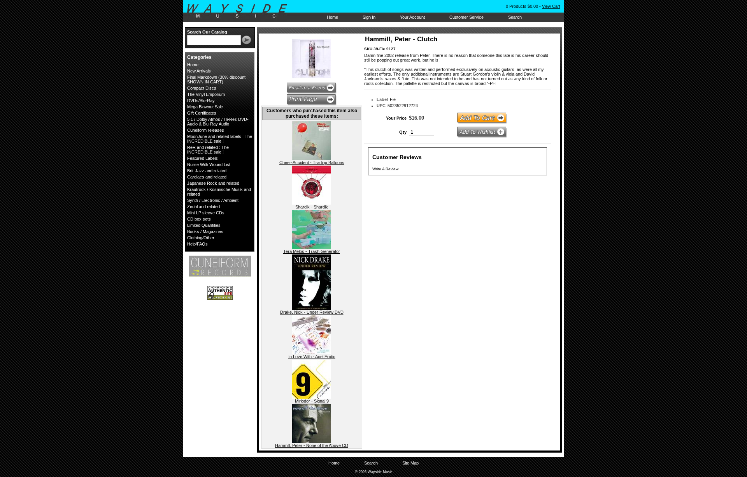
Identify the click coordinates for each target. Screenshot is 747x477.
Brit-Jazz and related (206, 170)
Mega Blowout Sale (205, 106)
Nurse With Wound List (208, 164)
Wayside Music (241, 11)
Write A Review (385, 169)
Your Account (412, 17)
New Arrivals (199, 71)
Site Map (410, 463)
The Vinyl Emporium (206, 94)
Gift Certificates (201, 113)
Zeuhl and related (203, 206)
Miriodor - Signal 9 (312, 401)
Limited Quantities (204, 225)
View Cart (551, 6)
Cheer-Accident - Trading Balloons (311, 162)
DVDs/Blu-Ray (201, 100)
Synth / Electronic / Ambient (212, 200)
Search (515, 17)
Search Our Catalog (207, 32)
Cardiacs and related (206, 177)
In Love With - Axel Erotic (311, 356)
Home (332, 17)
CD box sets (199, 219)
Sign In (369, 17)
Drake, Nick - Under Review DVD (312, 312)
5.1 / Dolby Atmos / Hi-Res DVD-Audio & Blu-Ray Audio (218, 121)
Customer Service (466, 17)
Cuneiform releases (205, 130)
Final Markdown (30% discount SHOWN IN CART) (216, 79)
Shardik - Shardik (311, 207)
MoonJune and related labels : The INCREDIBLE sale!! (219, 138)
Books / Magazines (205, 231)
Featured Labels (202, 158)
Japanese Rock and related (213, 183)
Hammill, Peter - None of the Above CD (311, 445)
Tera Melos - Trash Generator (311, 251)
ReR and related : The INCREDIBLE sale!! (208, 149)
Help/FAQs (197, 244)
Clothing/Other (200, 237)
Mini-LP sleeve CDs (205, 212)
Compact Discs (201, 88)
